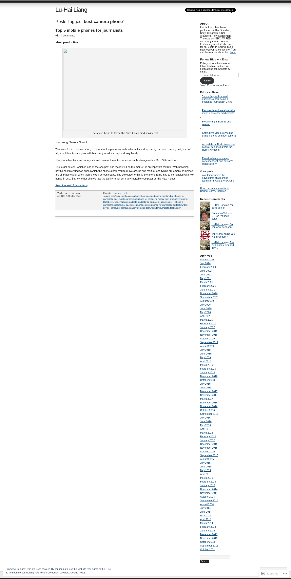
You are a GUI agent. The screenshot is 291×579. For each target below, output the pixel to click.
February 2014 (208, 526)
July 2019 (205, 350)
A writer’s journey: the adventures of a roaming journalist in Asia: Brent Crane (218, 178)
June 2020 (206, 308)
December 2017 (209, 391)
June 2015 (206, 466)
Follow (207, 80)
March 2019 (206, 365)
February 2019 (208, 368)
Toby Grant (217, 234)
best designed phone (151, 196)
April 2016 (205, 429)
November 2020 (209, 293)
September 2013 (209, 545)
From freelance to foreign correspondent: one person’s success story (217, 161)
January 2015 (207, 485)
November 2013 (209, 538)
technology (175, 208)
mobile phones (136, 205)
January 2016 (207, 440)
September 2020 (209, 297)
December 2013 (209, 534)
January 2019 (207, 372)
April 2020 (205, 316)
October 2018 (207, 380)
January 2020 (207, 327)
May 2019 (205, 357)
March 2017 (206, 398)
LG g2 (125, 205)
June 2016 (206, 421)
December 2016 (209, 402)
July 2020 (205, 304)
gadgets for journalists (148, 202)
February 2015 (208, 481)
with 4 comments (65, 35)
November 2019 (209, 334)
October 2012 (207, 549)
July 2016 (205, 417)
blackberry (108, 202)
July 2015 (205, 462)
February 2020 (208, 323)
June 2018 (206, 387)
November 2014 (209, 493)
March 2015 (206, 478)
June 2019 (206, 353)
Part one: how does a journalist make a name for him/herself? (218, 112)
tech (148, 208)
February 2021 (208, 286)
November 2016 (209, 406)
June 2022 (206, 270)
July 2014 (205, 508)
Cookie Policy (77, 572)
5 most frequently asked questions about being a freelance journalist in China (217, 99)
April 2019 (205, 361)
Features (117, 193)
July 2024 (205, 263)
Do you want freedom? (222, 225)
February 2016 (208, 436)
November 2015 (209, 447)
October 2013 (207, 542)
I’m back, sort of (222, 206)
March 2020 (206, 319)
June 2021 (206, 274)
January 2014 (207, 530)
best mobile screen (123, 199)
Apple (117, 196)
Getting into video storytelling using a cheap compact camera (219, 134)
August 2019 (207, 346)
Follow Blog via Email (214, 59)
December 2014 (209, 489)
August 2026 (207, 259)
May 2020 (205, 312)
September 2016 (209, 414)
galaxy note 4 (167, 202)
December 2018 (209, 376)
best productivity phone (176, 199)
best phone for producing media (148, 199)
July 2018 (205, 383)
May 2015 (205, 470)
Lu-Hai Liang (71, 9)
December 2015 (209, 444)
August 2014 (207, 504)
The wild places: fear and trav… (223, 245)
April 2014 (205, 519)
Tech (125, 193)
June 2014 (206, 511)
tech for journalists (160, 208)
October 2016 (207, 410)
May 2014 (205, 515)
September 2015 (209, 455)
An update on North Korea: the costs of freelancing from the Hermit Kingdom (218, 147)
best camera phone (131, 196)
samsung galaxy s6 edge (133, 208)
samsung (115, 208)
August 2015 (207, 459)
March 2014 (206, 523)
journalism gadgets (112, 205)
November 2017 (209, 395)
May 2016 (205, 425)
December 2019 (209, 331)
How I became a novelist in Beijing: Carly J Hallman (214, 189)
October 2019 (207, 338)
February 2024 (208, 267)
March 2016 (206, 432)
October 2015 (207, 451)
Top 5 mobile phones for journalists (89, 30)
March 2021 (206, 282)
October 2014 (207, 496)
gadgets (133, 202)
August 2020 (207, 301)
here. (233, 52)
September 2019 (209, 342)
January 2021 (207, 289)
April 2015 (205, 474)
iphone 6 (179, 202)
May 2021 (205, 278)
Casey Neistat (121, 202)
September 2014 (209, 500)
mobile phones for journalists (158, 205)
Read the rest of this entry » (71, 185)
